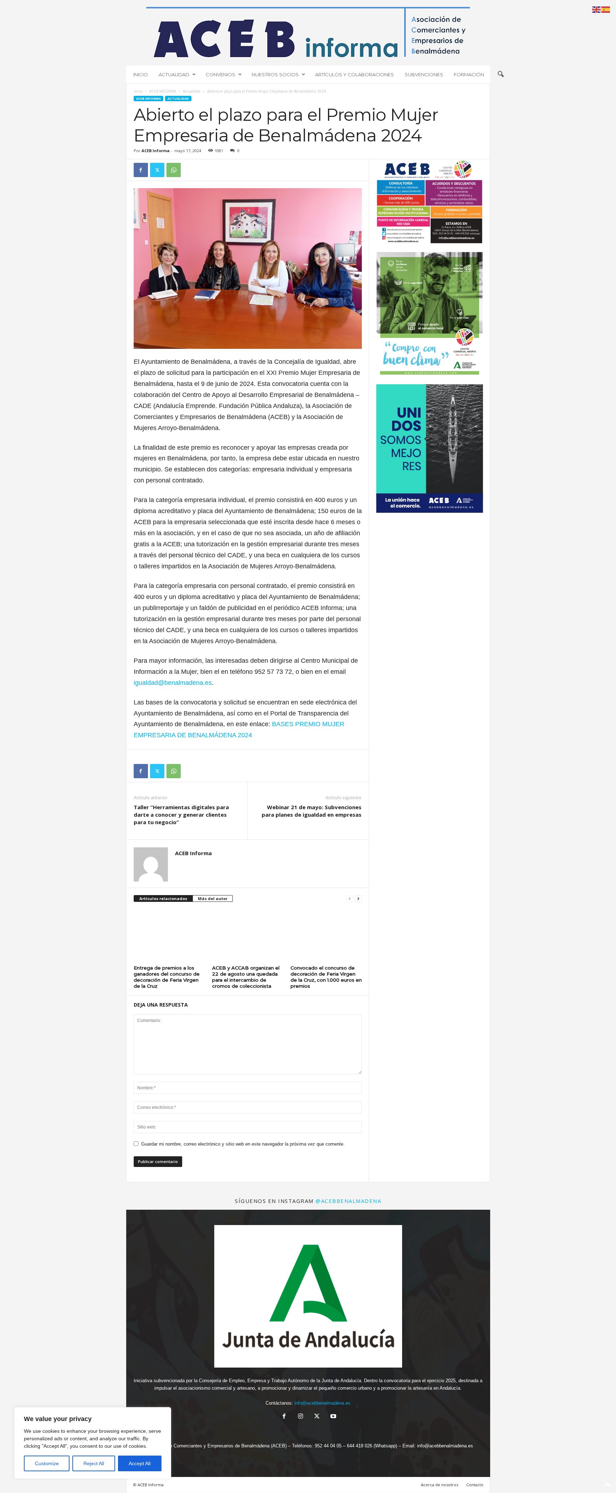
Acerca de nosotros (439, 1484)
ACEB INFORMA (162, 91)
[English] (596, 9)
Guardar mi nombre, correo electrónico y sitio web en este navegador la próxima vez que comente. (243, 1144)
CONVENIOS (220, 74)
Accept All (139, 1463)
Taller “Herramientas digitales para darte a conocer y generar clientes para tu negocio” (181, 815)
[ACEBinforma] (308, 32)
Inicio (138, 91)
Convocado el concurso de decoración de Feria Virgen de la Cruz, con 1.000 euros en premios (326, 977)
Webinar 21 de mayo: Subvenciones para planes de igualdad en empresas (311, 811)
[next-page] (358, 899)
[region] (92, 1443)
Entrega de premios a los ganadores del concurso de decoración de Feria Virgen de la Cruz (167, 977)
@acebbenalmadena (348, 1200)
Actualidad (191, 91)
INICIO (140, 74)
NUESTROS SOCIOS (275, 74)
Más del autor (212, 898)
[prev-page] (349, 899)
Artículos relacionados (163, 898)
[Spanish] (606, 9)
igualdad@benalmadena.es (173, 682)
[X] (157, 170)
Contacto (474, 1484)
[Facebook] (141, 170)
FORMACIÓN (469, 74)
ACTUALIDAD (174, 74)
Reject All (93, 1463)
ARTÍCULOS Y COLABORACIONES (354, 74)
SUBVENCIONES (424, 74)
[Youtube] (332, 1417)
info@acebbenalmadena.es (322, 1403)
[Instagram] (300, 1417)
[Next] (468, 316)
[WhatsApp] (173, 170)
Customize (47, 1463)
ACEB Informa (156, 150)
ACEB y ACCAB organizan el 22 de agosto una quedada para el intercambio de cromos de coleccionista (245, 977)
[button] (500, 74)
